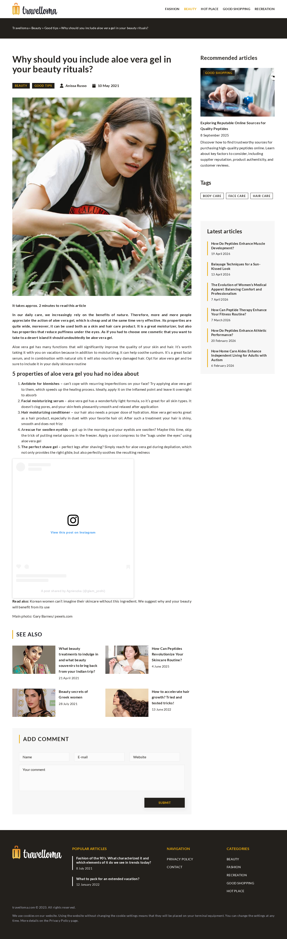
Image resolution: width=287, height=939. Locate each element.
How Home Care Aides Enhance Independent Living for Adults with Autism (239, 355)
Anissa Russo (76, 86)
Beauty (190, 9)
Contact (174, 867)
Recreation (265, 9)
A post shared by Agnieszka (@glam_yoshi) (73, 591)
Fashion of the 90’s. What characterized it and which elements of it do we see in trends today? (113, 860)
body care (212, 196)
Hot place (209, 9)
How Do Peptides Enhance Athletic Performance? (239, 332)
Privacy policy (180, 859)
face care (237, 196)
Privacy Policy (59, 920)
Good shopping (236, 9)
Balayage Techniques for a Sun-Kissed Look (235, 266)
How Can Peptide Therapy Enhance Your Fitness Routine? (239, 312)
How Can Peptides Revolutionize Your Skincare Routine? (167, 654)
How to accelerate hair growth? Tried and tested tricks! (171, 697)
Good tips (43, 85)
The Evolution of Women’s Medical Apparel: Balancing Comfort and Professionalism (239, 289)
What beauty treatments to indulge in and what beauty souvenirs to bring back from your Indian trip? (78, 659)
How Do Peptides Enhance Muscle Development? (238, 245)
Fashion (172, 9)
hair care (261, 196)
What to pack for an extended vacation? (107, 879)
